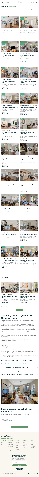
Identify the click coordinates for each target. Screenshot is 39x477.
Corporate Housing (17, 443)
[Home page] (2, 2)
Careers (17, 449)
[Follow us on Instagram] (31, 473)
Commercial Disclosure (33, 447)
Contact (24, 447)
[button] (18, 20)
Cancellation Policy (25, 445)
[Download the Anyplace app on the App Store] (19, 469)
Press (17, 445)
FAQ (23, 442)
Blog (2, 444)
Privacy (32, 442)
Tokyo (9, 448)
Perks (17, 447)
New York (10, 442)
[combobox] (10, 2)
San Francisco (10, 446)
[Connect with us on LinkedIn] (34, 473)
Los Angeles (10, 444)
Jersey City (10, 450)
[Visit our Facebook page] (28, 473)
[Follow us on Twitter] (37, 473)
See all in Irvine (4, 306)
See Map (19, 310)
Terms (32, 444)
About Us (2, 442)
